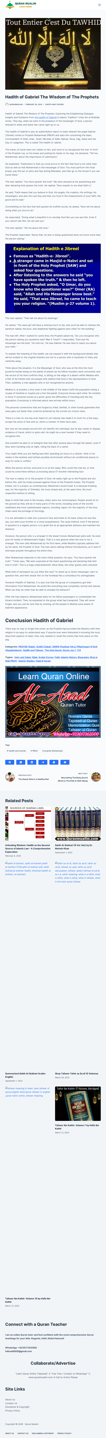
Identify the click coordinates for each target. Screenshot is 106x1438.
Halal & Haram (43, 660)
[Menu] (99, 5)
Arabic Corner (46, 657)
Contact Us (11, 1403)
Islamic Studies (26, 660)
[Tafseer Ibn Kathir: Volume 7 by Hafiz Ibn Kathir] (78, 1104)
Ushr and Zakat (22, 657)
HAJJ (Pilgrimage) (80, 646)
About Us (10, 1399)
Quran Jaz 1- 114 (72, 650)
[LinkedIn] (31, 762)
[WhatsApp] (53, 762)
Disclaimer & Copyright (17, 1406)
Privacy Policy (12, 1410)
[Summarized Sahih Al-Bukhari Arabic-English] (28, 965)
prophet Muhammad (52, 751)
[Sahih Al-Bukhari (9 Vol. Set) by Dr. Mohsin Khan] (78, 823)
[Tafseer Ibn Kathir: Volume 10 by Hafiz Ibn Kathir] (28, 1190)
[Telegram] (42, 762)
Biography (83, 657)
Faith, (57, 657)
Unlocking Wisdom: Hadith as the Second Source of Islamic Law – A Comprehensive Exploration (28, 848)
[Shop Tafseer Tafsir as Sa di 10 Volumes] (78, 965)
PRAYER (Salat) (26, 646)
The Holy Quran (53, 650)
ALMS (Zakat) (43, 646)
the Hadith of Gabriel (46, 117)
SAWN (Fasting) (61, 646)
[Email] (64, 762)
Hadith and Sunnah (16, 751)
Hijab (34, 657)
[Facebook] (9, 762)
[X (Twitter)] (20, 762)
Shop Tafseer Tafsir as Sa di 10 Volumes (76, 1073)
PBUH (34, 751)
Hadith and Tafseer (54, 104)
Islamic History (69, 657)
